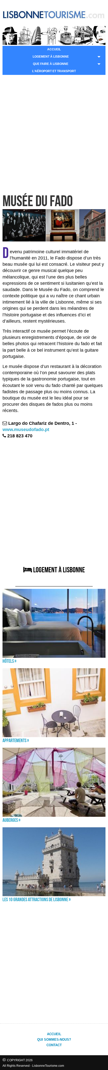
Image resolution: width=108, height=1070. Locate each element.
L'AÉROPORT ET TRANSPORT (54, 71)
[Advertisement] (54, 134)
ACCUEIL (54, 49)
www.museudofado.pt (26, 429)
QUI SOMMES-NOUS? (54, 1039)
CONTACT (54, 1045)
